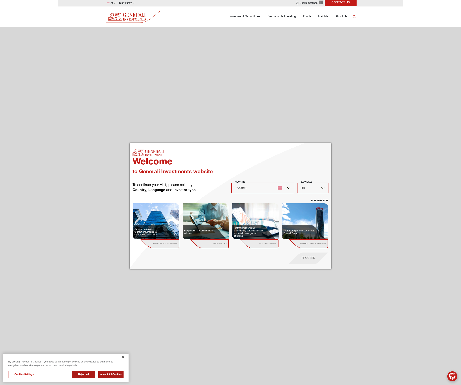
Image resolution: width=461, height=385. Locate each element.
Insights (323, 16)
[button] (306, 3)
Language (306, 182)
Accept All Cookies (111, 374)
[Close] (123, 357)
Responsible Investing (281, 16)
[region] (66, 367)
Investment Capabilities (245, 16)
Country (240, 182)
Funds (307, 16)
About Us (341, 16)
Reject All (83, 374)
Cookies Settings (24, 374)
